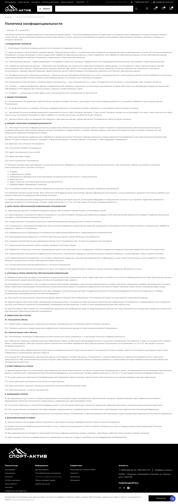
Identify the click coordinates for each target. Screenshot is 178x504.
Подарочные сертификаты (16, 491)
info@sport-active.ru (163, 470)
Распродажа (10, 2)
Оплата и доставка (50, 2)
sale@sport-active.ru (164, 2)
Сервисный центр (42, 484)
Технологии (75, 477)
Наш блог (80, 2)
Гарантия (74, 473)
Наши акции (23, 2)
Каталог (46, 9)
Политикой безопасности (22, 499)
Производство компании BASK (82, 470)
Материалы (75, 480)
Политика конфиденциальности (48, 477)
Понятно (161, 498)
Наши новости (67, 2)
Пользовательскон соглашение (48, 473)
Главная (8, 17)
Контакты (35, 2)
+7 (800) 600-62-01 (141, 2)
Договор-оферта (42, 470)
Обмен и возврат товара (45, 480)
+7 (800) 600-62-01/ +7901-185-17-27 (135, 470)
